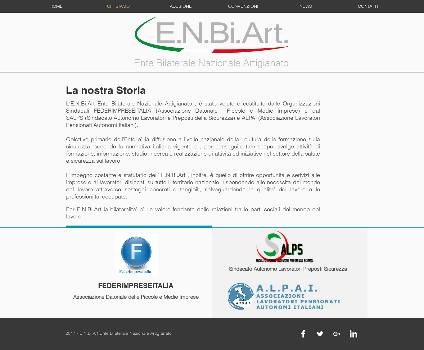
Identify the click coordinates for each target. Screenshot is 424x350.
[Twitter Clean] (320, 334)
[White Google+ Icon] (337, 334)
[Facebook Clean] (303, 334)
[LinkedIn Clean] (353, 334)
